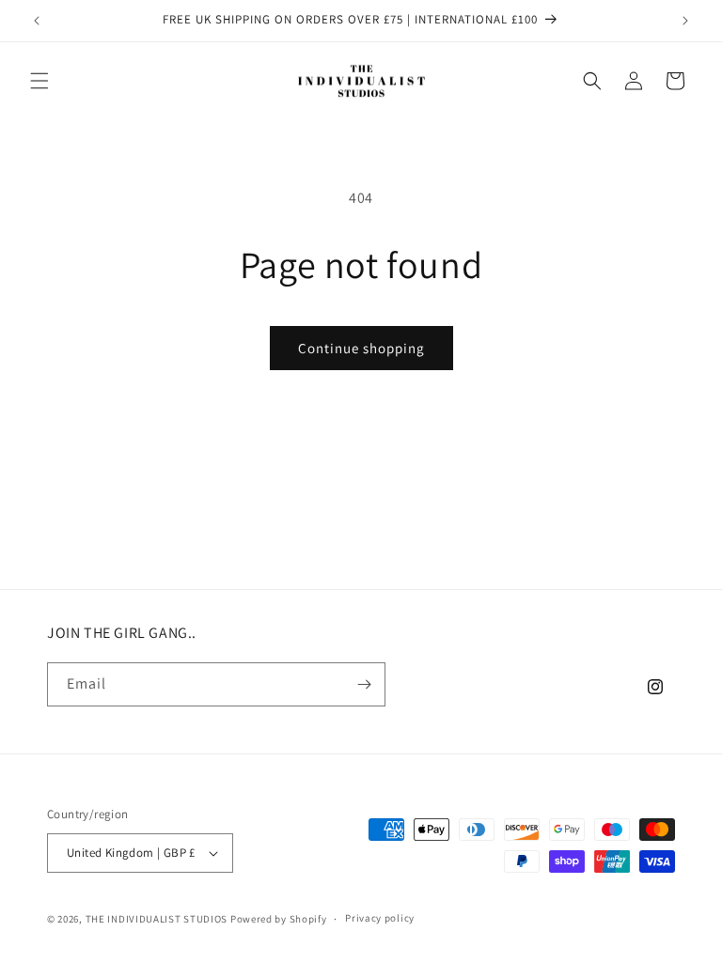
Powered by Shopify (278, 918)
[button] (39, 80)
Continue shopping (361, 348)
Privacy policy (380, 917)
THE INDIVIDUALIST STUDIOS (157, 918)
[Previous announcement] (36, 20)
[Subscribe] (364, 684)
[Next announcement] (685, 20)
